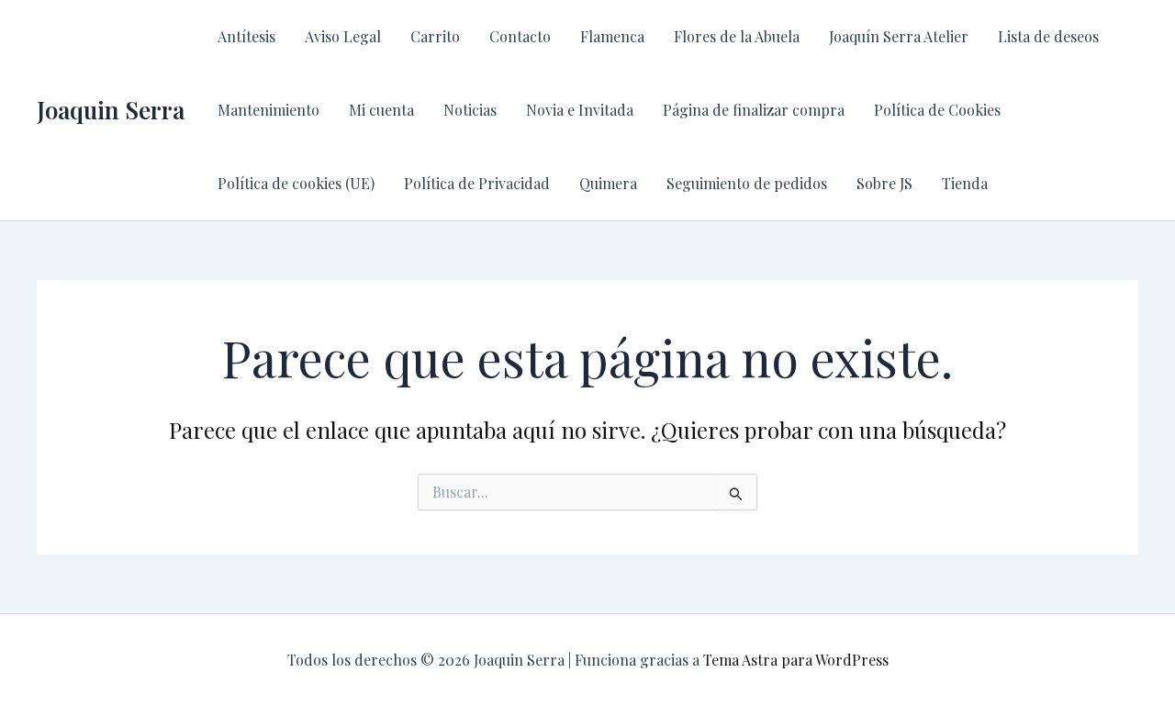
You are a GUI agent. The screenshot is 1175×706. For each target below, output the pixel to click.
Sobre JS (884, 183)
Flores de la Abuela (737, 36)
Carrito (435, 36)
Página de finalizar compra (754, 109)
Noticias (470, 109)
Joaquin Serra (111, 110)
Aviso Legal (343, 36)
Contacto (520, 36)
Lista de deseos (1048, 36)
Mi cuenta (381, 109)
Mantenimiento (268, 109)
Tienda (965, 183)
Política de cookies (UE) (296, 183)
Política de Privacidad (477, 183)
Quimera (608, 183)
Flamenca (612, 36)
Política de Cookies (937, 109)
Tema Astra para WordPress (796, 659)
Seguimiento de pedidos (746, 183)
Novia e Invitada (579, 109)
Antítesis (246, 36)
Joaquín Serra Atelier (898, 36)
